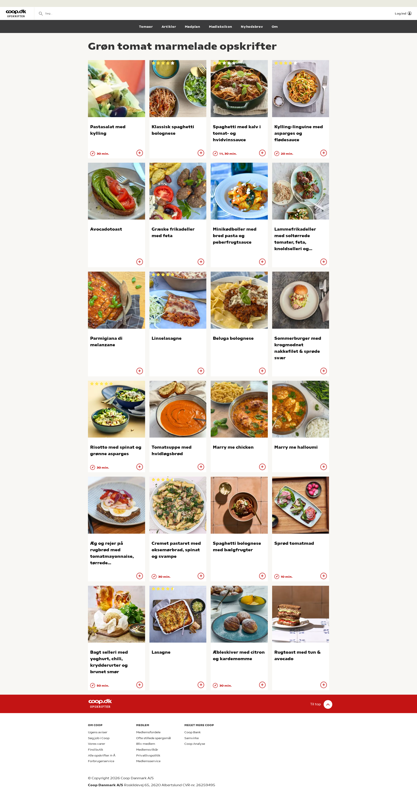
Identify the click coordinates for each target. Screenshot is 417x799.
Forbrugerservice (101, 761)
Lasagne (161, 652)
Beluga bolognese (233, 338)
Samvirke (191, 738)
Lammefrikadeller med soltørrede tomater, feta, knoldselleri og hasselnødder (295, 242)
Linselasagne (167, 338)
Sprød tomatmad (294, 543)
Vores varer (96, 744)
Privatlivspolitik (148, 755)
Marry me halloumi (296, 447)
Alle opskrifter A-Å (101, 755)
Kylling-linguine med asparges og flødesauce (298, 133)
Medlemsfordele (148, 732)
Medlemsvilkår (147, 749)
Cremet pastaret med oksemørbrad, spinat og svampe (176, 550)
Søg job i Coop (98, 738)
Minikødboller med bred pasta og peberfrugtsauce (234, 236)
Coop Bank (192, 732)
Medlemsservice (148, 761)
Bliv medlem (145, 744)
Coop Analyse (194, 744)
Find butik (95, 749)
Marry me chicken (233, 447)
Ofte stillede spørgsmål (153, 738)
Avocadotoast (106, 229)
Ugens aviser (97, 732)
